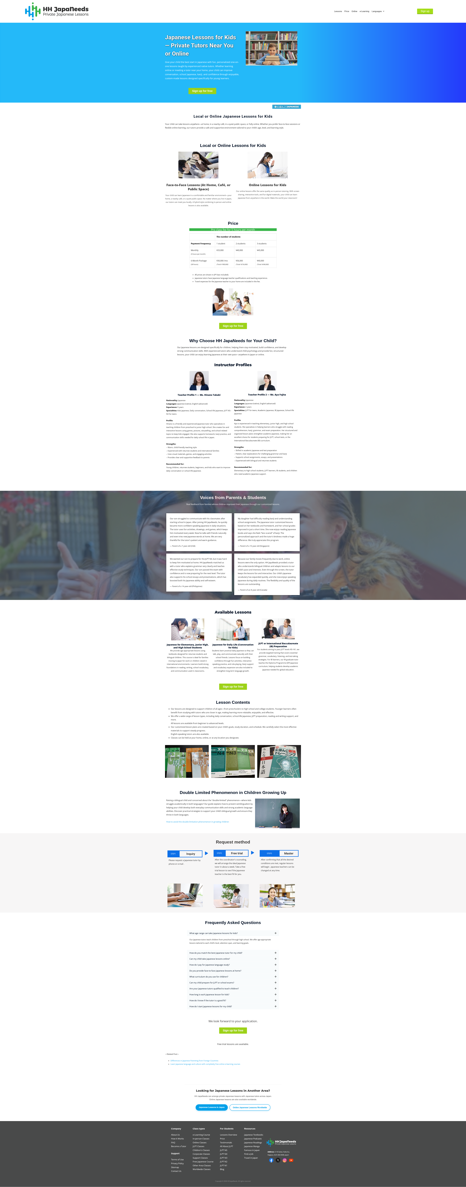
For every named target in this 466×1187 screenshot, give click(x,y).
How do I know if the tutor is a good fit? (207, 1000)
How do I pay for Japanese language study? (209, 964)
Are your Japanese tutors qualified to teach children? (214, 988)
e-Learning (364, 11)
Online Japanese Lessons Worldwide (250, 1107)
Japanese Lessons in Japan (212, 1107)
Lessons (338, 11)
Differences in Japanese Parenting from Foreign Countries (194, 1060)
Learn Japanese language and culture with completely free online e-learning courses (205, 1064)
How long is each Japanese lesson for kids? (209, 994)
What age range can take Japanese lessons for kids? (213, 933)
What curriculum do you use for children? (208, 976)
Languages (377, 11)
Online (354, 11)
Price (346, 11)
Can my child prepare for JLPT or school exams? (211, 982)
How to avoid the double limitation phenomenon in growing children (197, 821)
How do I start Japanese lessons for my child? (210, 1006)
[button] (233, 933)
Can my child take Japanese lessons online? (209, 958)
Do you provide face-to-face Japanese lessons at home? (215, 970)
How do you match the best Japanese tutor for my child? (215, 952)
